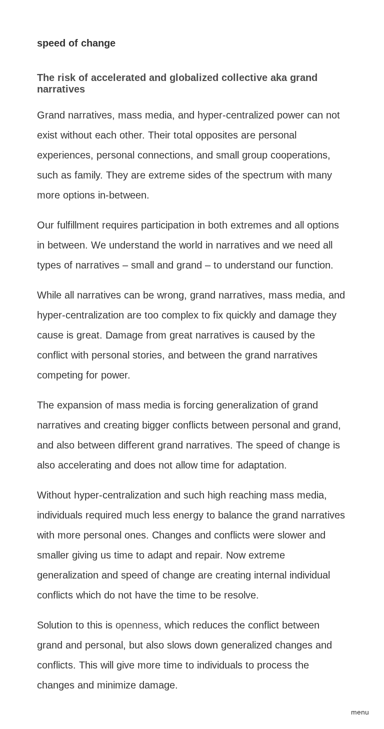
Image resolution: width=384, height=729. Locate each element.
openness (137, 625)
